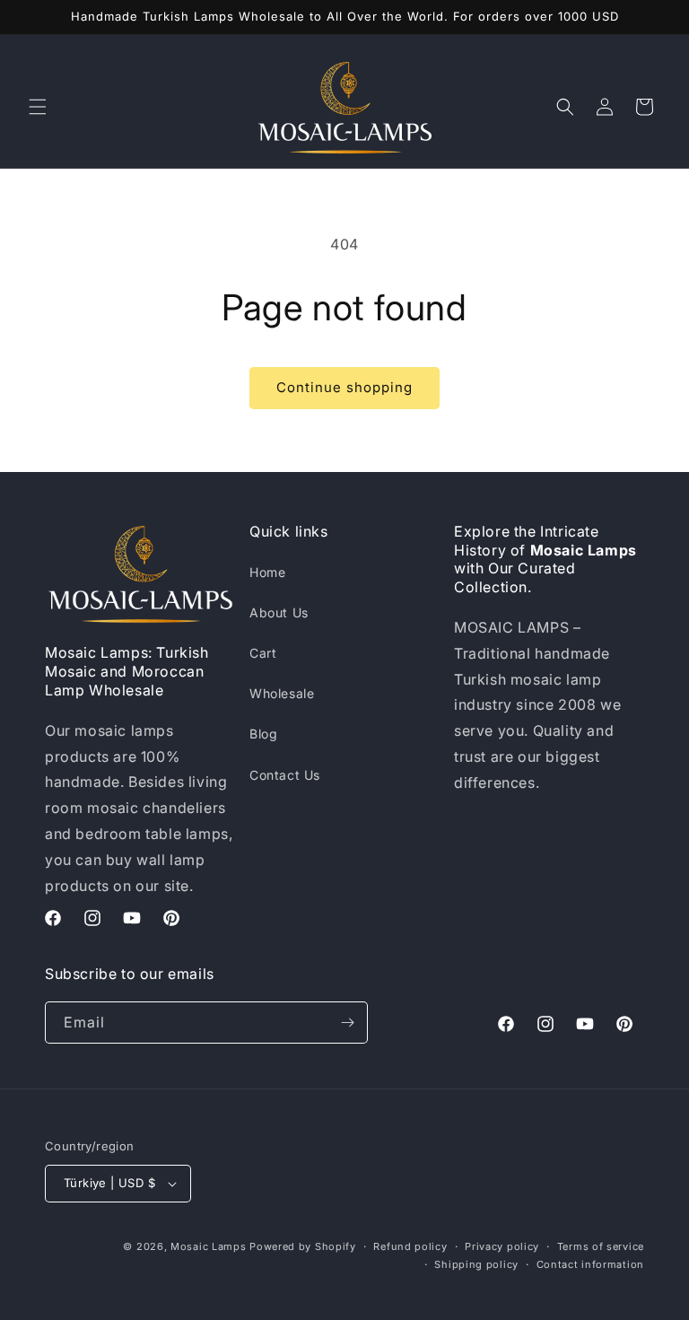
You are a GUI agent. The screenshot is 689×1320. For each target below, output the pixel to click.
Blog (263, 733)
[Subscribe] (347, 1022)
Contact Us (284, 774)
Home (267, 572)
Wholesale (281, 693)
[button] (37, 107)
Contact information (590, 1264)
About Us (279, 612)
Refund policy (410, 1246)
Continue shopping (344, 387)
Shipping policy (476, 1264)
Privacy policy (502, 1246)
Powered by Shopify (302, 1246)
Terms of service (600, 1246)
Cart (262, 652)
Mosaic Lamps (208, 1246)
